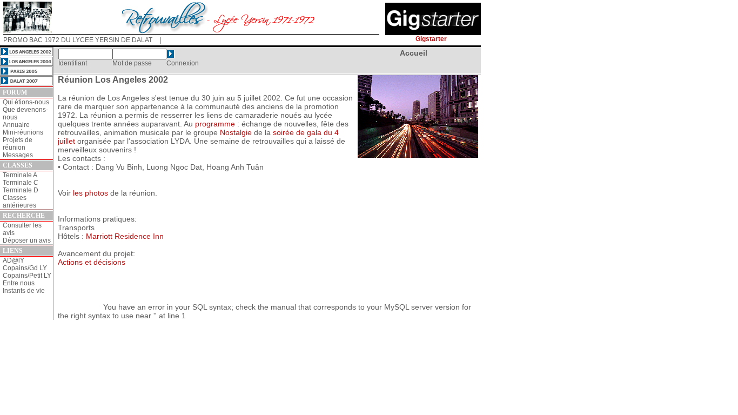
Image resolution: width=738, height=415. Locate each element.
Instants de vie (24, 290)
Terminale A (20, 175)
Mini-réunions (23, 132)
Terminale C (20, 182)
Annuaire (16, 125)
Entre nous (19, 283)
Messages (18, 155)
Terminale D (20, 190)
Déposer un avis (27, 240)
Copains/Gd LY (25, 268)
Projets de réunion (17, 143)
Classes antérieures (19, 201)
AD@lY (13, 260)
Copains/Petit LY (27, 275)
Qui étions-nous (26, 102)
